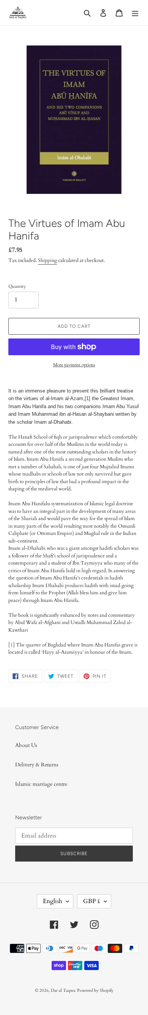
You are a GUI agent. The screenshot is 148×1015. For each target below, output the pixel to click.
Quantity (17, 286)
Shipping (47, 260)
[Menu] (135, 13)
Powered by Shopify (95, 990)
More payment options (74, 365)
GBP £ (91, 901)
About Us (26, 745)
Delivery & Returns (36, 764)
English (52, 901)
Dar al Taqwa (63, 990)
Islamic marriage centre (41, 784)
